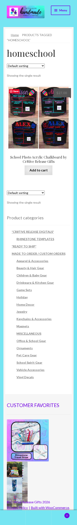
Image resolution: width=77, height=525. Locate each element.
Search (38, 517)
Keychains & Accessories (34, 319)
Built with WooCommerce (50, 507)
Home (15, 35)
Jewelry (21, 311)
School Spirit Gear (29, 362)
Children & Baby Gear (31, 275)
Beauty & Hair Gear (30, 268)
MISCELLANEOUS (28, 333)
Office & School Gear (31, 341)
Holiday (22, 297)
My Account (13, 517)
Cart (59, 514)
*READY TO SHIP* (24, 246)
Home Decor (25, 304)
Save (16, 91)
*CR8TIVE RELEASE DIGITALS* (33, 232)
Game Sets (24, 290)
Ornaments (24, 348)
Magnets (22, 326)
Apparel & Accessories (32, 261)
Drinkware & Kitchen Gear (35, 282)
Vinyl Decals (25, 377)
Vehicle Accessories (30, 370)
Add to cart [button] (39, 170)
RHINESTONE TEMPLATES (35, 239)
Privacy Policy (17, 507)
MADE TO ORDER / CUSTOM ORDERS (38, 253)
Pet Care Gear (26, 355)
